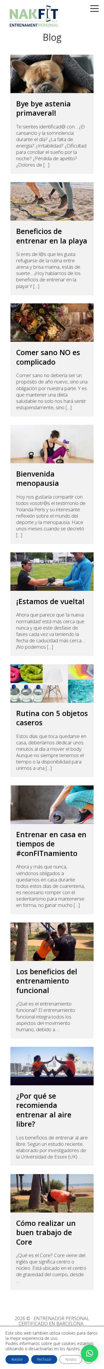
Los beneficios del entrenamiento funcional (46, 981)
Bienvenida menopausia (37, 478)
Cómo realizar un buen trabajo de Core (46, 1232)
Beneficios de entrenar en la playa (51, 235)
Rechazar (44, 1359)
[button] (89, 1353)
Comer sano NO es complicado (48, 357)
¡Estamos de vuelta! (50, 601)
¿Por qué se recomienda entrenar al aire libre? (43, 1110)
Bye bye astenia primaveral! (43, 108)
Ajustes (70, 1359)
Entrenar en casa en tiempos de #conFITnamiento (51, 844)
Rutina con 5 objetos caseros (52, 718)
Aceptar (17, 1359)
